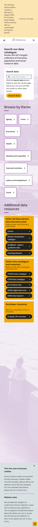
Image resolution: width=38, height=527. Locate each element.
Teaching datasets (14, 253)
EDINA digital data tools (16, 290)
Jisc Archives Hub (14, 285)
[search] (9, 77)
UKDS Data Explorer (15, 296)
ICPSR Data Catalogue (16, 279)
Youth (8, 192)
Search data (14, 95)
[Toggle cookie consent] (35, 524)
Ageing (9, 119)
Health (9, 144)
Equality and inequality (16, 156)
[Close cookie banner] (34, 465)
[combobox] (19, 76)
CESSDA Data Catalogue (16, 274)
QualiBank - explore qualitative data (15, 246)
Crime (23, 119)
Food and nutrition (14, 168)
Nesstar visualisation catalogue (15, 238)
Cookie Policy (21, 490)
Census (10, 231)
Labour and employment (16, 180)
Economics (10, 131)
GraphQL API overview (16, 316)
